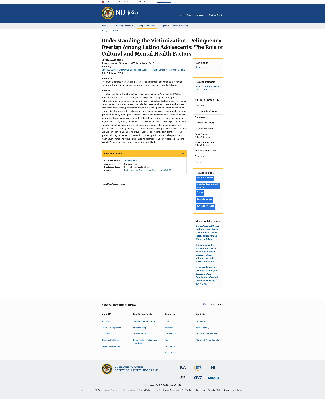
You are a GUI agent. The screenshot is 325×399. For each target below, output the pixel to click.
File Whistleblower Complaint (107, 390)
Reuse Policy (170, 352)
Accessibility (86, 390)
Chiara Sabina (125, 70)
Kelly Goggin (179, 70)
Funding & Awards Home (144, 321)
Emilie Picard (165, 70)
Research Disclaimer (111, 346)
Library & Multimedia (115, 31)
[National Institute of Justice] (213, 370)
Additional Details (113, 153)
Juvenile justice (204, 199)
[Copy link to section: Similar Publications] (219, 221)
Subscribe (203, 15)
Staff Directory (202, 327)
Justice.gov (238, 390)
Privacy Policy (145, 390)
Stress (200, 192)
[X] (213, 306)
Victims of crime (205, 177)
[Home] (127, 13)
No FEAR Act (187, 390)
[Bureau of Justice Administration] (183, 370)
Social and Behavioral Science (207, 186)
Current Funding (140, 334)
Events (167, 321)
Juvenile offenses (205, 206)
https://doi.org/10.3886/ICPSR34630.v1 (208, 88)
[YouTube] (221, 306)
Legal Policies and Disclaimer (166, 390)
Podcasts (169, 327)
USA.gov (226, 390)
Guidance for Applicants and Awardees (146, 341)
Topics (167, 340)
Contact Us (191, 15)
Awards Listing (139, 327)
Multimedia (170, 346)
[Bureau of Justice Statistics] (198, 371)
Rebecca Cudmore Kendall (145, 70)
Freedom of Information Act (208, 390)
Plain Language (129, 390)
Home (104, 31)
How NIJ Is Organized (111, 327)
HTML (202, 67)
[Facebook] (205, 306)
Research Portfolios (110, 340)
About (182, 15)
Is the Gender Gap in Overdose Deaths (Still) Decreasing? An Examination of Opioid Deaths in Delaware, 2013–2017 (207, 275)
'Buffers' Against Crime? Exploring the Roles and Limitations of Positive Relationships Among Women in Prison (207, 232)
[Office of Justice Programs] (108, 13)
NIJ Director (107, 334)
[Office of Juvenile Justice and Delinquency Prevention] (183, 380)
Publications (170, 334)
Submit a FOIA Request (206, 334)
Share (223, 17)
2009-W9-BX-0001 (132, 160)
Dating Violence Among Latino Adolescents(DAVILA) (147, 170)
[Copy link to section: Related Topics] (213, 172)
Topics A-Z (213, 15)
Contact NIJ (201, 321)
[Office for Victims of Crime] (198, 379)
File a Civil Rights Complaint (208, 340)
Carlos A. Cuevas (110, 70)
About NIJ (106, 321)
